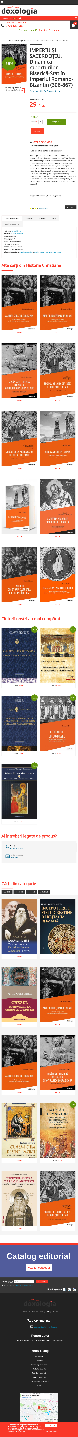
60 (56, 331)
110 (18, 535)
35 (18, 955)
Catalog (42, 1312)
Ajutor (39, 1385)
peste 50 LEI (44, 892)
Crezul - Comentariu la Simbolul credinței (19, 1017)
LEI (21, 332)
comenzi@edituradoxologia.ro (45, 1327)
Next (22, 64)
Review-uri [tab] (29, 218)
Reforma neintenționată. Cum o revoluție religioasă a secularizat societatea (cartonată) (19, 527)
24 (18, 684)
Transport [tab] (42, 218)
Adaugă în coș (56, 121)
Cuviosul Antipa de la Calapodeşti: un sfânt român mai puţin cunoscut (19, 1220)
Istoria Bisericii (16, 231)
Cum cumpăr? (39, 1357)
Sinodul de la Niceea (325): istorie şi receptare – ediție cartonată (57, 392)
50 (56, 955)
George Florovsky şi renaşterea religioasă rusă (19, 677)
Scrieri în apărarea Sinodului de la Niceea (57, 528)
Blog (49, 1312)
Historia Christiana (16, 234)
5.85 (56, 684)
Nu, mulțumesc (51, 1432)
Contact (55, 1312)
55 (18, 399)
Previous (5, 64)
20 (56, 1159)
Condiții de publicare (23, 1340)
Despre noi (26, 1312)
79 (56, 603)
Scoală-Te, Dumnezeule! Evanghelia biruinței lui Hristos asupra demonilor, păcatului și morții (58, 1151)
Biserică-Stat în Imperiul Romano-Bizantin (48, 252)
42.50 (56, 752)
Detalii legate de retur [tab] (12, 224)
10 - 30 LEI (19, 892)
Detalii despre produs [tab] (12, 218)
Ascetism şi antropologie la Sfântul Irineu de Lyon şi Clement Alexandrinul (19, 745)
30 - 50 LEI (31, 892)
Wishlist (37, 131)
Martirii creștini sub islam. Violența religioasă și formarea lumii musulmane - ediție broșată (58, 322)
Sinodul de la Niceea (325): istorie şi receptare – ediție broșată (19, 460)
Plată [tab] (54, 218)
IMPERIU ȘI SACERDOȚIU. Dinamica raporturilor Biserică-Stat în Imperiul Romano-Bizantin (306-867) (38, 41)
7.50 (18, 821)
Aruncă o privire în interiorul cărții (13, 89)
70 (18, 467)
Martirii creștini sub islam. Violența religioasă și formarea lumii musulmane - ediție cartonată (19, 322)
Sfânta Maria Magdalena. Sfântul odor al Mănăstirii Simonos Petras (19, 813)
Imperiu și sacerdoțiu (26, 252)
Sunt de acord (51, 1425)
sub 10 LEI (7, 892)
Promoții (35, 1312)
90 (56, 399)
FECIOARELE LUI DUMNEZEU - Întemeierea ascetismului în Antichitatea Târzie (58, 744)
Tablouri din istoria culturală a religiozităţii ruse (19, 596)
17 (18, 752)
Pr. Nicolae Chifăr (38, 91)
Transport (39, 1361)
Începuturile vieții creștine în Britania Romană (58, 948)
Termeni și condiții (39, 1377)
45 (18, 1159)
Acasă (3, 41)
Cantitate (33, 122)
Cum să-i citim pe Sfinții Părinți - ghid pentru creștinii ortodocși (19, 1152)
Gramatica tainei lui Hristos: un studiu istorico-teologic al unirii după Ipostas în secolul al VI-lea (58, 595)
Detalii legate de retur (39, 1365)
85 (18, 331)
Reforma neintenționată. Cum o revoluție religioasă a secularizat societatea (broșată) (58, 459)
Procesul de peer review (41, 1340)
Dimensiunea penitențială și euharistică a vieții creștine (58, 677)
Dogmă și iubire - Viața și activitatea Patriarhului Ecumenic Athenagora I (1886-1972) (19, 946)
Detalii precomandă (39, 1373)
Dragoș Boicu (53, 91)
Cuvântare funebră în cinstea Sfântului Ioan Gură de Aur (19, 392)
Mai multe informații (19, 1431)
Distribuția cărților (58, 1340)
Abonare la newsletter (16, 22)
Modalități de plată (39, 1369)
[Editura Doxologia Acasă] (19, 10)
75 (18, 603)
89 (56, 467)
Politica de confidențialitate (39, 1381)
